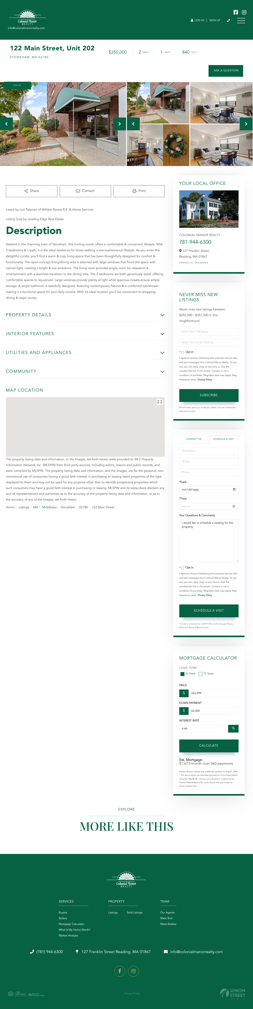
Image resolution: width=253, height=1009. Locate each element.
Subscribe (209, 395)
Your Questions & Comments (197, 515)
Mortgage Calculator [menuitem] (71, 924)
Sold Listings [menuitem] (135, 912)
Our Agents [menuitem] (167, 912)
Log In (199, 20)
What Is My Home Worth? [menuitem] (75, 930)
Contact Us (186, 263)
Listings (24, 507)
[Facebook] (119, 971)
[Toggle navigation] (241, 20)
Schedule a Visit (223, 439)
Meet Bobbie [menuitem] (168, 924)
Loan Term (188, 668)
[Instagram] (133, 971)
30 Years (190, 673)
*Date (182, 482)
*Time (183, 499)
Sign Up (214, 20)
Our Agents (201, 263)
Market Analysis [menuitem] (68, 935)
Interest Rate (189, 720)
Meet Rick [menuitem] (166, 918)
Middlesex (49, 507)
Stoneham (68, 507)
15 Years (208, 673)
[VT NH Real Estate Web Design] (232, 994)
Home (10, 507)
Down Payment (190, 703)
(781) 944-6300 (228, 20)
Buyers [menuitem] (63, 912)
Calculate (208, 745)
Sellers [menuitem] (63, 918)
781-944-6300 (195, 242)
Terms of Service (196, 628)
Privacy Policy (205, 380)
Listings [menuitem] (113, 912)
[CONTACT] (226, 71)
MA (35, 507)
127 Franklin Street (115, 952)
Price (183, 685)
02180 (83, 507)
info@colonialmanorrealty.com (196, 952)
